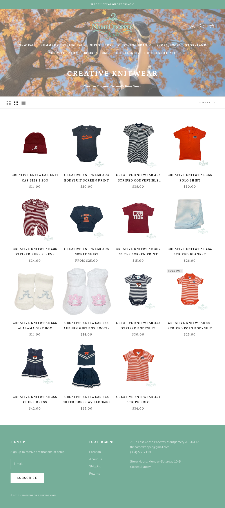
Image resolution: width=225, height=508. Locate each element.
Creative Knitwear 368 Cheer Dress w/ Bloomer (87, 399)
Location (95, 452)
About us (95, 459)
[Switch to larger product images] (9, 103)
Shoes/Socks (168, 45)
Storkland (195, 45)
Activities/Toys (64, 53)
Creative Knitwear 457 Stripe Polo (138, 399)
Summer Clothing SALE (63, 45)
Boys (109, 45)
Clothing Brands (135, 45)
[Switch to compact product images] (23, 103)
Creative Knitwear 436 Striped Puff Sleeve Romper (35, 252)
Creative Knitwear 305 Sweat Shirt (86, 251)
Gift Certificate (160, 53)
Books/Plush (96, 53)
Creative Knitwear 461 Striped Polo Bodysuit (190, 325)
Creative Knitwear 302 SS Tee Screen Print (138, 251)
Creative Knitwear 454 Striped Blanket (190, 251)
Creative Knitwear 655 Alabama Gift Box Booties (35, 326)
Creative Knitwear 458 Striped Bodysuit (138, 325)
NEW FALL (27, 45)
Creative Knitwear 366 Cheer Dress (35, 399)
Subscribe (27, 478)
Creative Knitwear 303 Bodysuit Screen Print (86, 177)
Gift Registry (126, 53)
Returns (94, 474)
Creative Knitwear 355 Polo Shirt (190, 177)
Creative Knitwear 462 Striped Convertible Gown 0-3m (138, 178)
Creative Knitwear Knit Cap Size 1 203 (35, 177)
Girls (95, 45)
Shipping (95, 466)
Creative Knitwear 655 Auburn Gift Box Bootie (87, 325)
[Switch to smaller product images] (16, 103)
